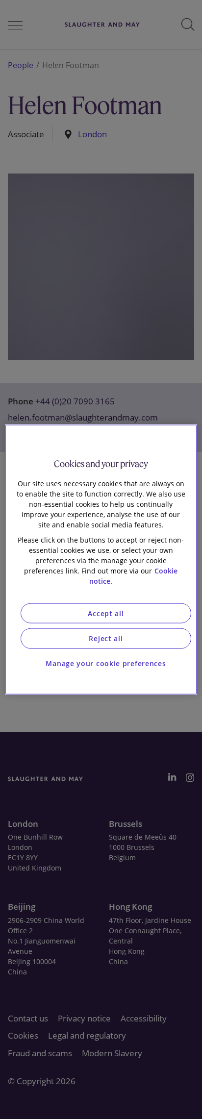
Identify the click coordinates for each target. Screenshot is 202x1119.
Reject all (106, 638)
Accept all (106, 613)
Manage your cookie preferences (106, 663)
